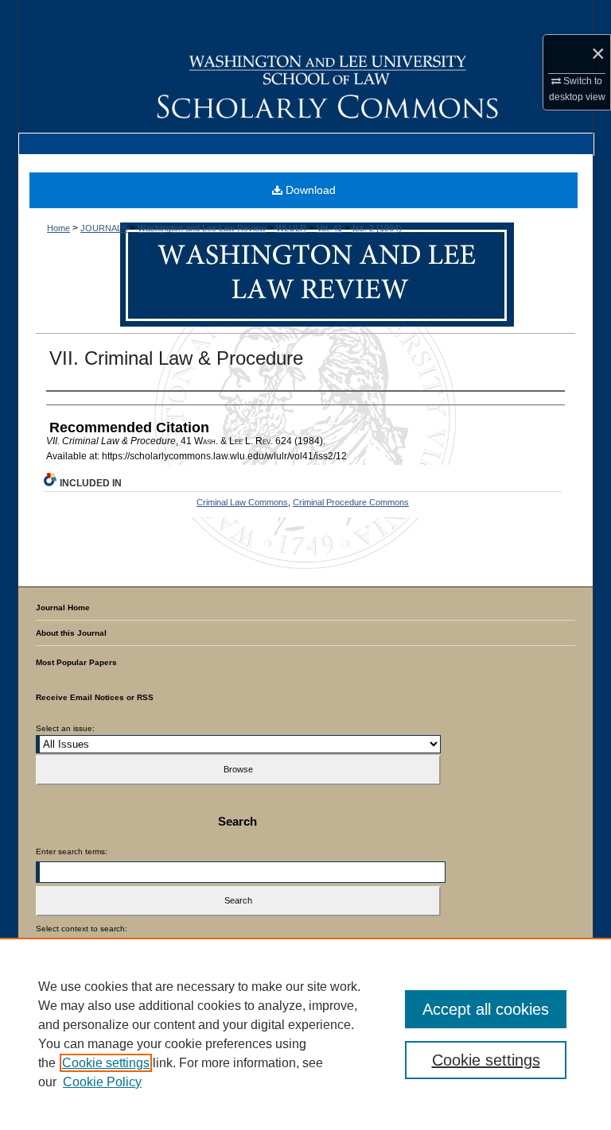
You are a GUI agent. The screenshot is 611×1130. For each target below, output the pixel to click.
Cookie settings (106, 1063)
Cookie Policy (102, 1082)
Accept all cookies (485, 1009)
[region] (305, 1034)
